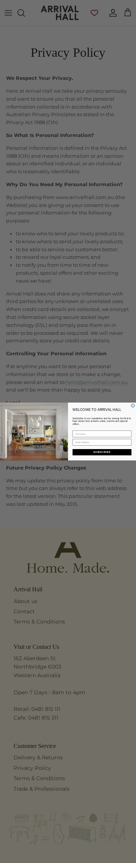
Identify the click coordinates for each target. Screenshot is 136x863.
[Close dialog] (132, 405)
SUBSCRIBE (102, 452)
